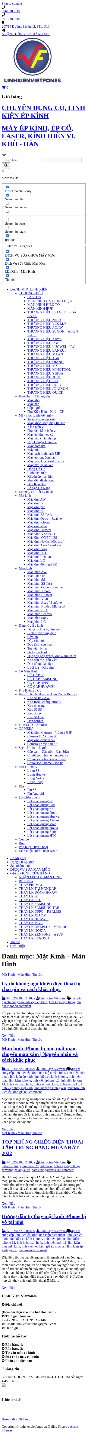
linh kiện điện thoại (62, 1002)
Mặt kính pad (36, 507)
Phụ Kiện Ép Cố (30, 690)
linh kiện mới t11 (71, 1084)
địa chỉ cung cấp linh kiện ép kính (24, 1002)
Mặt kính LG (36, 560)
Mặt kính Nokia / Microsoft (45, 541)
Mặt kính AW (36, 499)
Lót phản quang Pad (41, 805)
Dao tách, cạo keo (39, 644)
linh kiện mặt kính (46, 1084)
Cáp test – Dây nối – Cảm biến (48, 751)
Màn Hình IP (36, 576)
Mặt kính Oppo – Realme (44, 518)
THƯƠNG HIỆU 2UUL (44, 377)
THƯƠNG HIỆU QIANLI (45, 362)
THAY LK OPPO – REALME (40, 911)
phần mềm (25, 1250)
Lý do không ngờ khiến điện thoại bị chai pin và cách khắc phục (41, 986)
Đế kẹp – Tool (37, 652)
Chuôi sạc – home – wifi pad (46, 759)
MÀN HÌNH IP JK (40, 308)
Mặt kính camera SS (41, 740)
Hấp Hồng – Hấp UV (42, 442)
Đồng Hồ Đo (36, 469)
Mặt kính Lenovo (39, 556)
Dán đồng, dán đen (40, 663)
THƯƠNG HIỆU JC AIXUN (47, 388)
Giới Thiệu (17, 946)
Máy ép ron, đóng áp (41, 457)
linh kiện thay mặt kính (17, 1088)
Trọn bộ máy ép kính (41, 419)
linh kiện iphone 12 (46, 1080)
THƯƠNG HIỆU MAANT (46, 354)
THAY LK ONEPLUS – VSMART (43, 927)
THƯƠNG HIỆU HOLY (44, 385)
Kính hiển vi (35, 427)
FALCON (34, 297)
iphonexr (46, 1166)
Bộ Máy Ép (18, 858)
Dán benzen (35, 721)
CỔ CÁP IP (35, 675)
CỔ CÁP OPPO (38, 683)
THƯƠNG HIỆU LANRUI (46, 350)
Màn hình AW (37, 572)
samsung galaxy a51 (45, 1170)
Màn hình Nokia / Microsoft (46, 606)
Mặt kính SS (35, 511)
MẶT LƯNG (28, 767)
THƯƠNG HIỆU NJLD (44, 320)
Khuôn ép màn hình (40, 476)
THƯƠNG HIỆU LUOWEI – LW (51, 346)
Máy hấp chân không (41, 438)
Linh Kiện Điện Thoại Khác (38, 851)
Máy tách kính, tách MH (43, 453)
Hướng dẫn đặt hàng (15, 1419)
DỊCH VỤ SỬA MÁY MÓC (30, 869)
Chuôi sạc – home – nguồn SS (47, 755)
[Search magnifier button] (6, 165)
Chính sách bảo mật (15, 1411)
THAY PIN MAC (31, 885)
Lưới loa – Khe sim (40, 667)
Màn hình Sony (37, 618)
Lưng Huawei (36, 774)
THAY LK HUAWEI (33, 919)
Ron (22, 843)
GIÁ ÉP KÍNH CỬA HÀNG (30, 873)
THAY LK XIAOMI (33, 915)
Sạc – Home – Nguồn (33, 747)
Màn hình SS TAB (40, 583)
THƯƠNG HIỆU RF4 (42, 381)
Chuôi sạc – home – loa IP (45, 763)
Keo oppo (34, 713)
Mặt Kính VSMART (41, 534)
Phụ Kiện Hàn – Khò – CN (46, 411)
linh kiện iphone (20, 1080)
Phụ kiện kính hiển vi (41, 430)
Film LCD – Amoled (33, 725)
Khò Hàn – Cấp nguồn (34, 396)
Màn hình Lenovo (39, 614)
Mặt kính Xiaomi (38, 522)
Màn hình (25, 568)
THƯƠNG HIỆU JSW (43, 343)
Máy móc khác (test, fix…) (45, 461)
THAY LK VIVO (31, 923)
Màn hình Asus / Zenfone (44, 602)
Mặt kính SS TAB (39, 514)
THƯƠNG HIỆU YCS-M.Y (46, 324)
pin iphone (9, 1006)
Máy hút (33, 450)
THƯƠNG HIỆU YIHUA (45, 373)
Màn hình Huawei (39, 595)
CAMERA (26, 728)
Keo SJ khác (35, 717)
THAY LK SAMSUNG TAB (39, 907)
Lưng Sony (35, 782)
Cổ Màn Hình (28, 671)
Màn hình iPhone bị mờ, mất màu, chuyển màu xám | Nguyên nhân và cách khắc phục (40, 1054)
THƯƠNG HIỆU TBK (43, 358)
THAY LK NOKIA (32, 930)
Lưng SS (33, 770)
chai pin (76, 998)
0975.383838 (49, 1356)
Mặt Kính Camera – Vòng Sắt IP (49, 732)
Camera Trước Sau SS (42, 744)
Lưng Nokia (35, 778)
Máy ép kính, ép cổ (40, 434)
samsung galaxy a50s (16, 1170)
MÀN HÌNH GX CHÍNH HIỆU (49, 301)
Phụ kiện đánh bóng (40, 480)
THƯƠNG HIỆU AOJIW (45, 327)
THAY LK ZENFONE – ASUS (41, 934)
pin (78, 1002)
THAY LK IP (28, 896)
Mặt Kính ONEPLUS (42, 537)
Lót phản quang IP (40, 801)
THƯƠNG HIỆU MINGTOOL (49, 369)
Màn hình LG (36, 621)
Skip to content (12, 3)
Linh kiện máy (37, 472)
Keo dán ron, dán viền (42, 660)
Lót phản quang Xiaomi (43, 820)
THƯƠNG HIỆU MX (42, 366)
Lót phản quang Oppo (42, 812)
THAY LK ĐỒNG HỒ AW (38, 892)
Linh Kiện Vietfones (53, 998)
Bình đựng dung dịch (41, 633)
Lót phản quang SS (40, 809)
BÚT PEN (26, 881)
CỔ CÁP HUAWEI (40, 686)
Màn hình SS (36, 579)
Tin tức (15, 942)
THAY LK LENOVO (34, 938)
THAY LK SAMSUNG (35, 904)
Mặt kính (25, 495)
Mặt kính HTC (37, 553)
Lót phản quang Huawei (43, 816)
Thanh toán (9, 1415)
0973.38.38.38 (33, 1348)
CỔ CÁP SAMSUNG (42, 679)
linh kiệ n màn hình (52, 1073)
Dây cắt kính (36, 641)
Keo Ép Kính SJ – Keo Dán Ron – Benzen (48, 694)
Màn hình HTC (37, 610)
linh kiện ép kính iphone (50, 1076)
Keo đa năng (36, 705)
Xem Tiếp (8, 1035)
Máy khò (33, 400)
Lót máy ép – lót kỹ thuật (36, 492)
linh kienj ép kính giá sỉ (50, 1088)
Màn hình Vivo (37, 599)
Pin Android (35, 793)
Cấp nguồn (34, 408)
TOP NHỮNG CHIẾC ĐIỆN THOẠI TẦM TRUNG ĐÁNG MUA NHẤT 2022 (42, 1147)
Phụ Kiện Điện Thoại (33, 847)
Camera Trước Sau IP (42, 736)
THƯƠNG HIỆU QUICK (45, 392)
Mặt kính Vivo (37, 526)
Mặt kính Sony (37, 549)
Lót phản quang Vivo (41, 824)
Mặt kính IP (35, 503)
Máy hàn (33, 404)
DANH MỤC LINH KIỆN (29, 289)
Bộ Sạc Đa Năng (38, 488)
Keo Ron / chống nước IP (44, 702)
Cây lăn (32, 637)
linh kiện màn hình (19, 1084)
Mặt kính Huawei (39, 530)
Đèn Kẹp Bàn (36, 484)
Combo (24, 839)
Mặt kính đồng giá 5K (42, 564)
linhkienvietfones (31, 1328)
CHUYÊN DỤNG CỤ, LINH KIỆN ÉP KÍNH (43, 111)
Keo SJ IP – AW (38, 698)
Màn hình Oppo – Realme (45, 587)
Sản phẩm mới (20, 865)
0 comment (23, 1006)
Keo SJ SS (34, 709)
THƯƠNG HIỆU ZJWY (44, 339)
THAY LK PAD (30, 900)
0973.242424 (46, 1352)
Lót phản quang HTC (42, 835)
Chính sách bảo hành (16, 1408)
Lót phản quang (29, 797)
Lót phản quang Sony (42, 831)
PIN (21, 786)
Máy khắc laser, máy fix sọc (46, 423)
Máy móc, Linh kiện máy (36, 415)
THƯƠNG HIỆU (31, 293)
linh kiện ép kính (21, 1076)
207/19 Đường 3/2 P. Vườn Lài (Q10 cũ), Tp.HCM (36, 1308)
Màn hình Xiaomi (39, 591)
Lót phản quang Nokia (42, 828)
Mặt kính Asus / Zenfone (44, 545)
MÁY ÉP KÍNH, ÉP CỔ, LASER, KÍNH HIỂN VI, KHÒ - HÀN (39, 136)
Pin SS (32, 789)
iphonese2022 (29, 1166)
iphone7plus (10, 1166)
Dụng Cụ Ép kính (31, 625)
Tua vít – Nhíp (37, 648)
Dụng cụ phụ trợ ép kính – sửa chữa (51, 656)
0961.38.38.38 (33, 1344)
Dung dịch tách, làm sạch (44, 629)
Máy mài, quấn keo (40, 465)
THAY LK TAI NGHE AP (37, 888)
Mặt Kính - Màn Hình (16, 974)
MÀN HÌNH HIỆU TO (43, 304)
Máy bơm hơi (36, 446)
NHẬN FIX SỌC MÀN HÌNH (40, 877)
